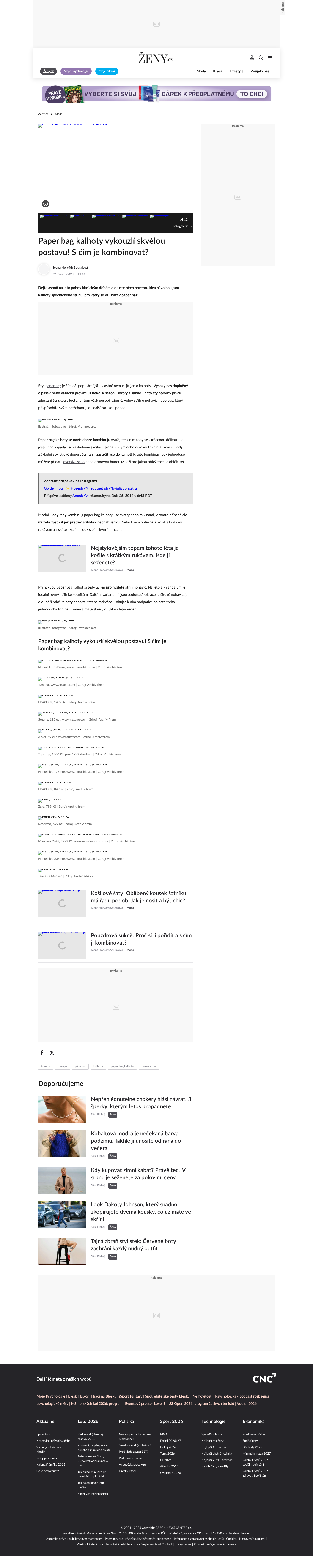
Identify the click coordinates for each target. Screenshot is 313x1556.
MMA (164, 1434)
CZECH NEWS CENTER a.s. (174, 1527)
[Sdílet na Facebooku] (42, 1052)
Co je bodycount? (47, 1471)
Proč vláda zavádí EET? (133, 1451)
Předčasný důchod (254, 1434)
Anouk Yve (80, 496)
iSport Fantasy (130, 1396)
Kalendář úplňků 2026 (50, 1464)
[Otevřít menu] (270, 57)
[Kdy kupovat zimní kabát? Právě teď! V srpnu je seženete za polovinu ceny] (62, 1180)
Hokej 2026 (168, 1447)
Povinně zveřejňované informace (215, 1544)
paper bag (53, 386)
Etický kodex (183, 1544)
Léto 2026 (88, 1421)
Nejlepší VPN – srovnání (217, 1460)
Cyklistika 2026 (170, 1473)
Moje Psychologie (50, 1396)
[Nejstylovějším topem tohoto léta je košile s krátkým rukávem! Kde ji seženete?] (62, 558)
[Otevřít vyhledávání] (261, 57)
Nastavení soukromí (252, 1538)
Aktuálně (45, 1421)
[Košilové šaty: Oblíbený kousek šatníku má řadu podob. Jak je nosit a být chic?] (62, 903)
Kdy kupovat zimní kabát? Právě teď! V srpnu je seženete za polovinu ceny (138, 1174)
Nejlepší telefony (212, 1440)
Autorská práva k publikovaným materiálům (74, 1538)
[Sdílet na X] (52, 1052)
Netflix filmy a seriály (214, 1466)
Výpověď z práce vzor (133, 1464)
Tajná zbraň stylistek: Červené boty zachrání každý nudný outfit (133, 1245)
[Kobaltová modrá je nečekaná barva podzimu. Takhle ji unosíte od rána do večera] (62, 1144)
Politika (126, 1421)
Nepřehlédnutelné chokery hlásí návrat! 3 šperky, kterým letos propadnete (141, 1103)
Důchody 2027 (252, 1447)
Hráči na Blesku (103, 1396)
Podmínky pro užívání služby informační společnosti (138, 1538)
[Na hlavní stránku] (156, 58)
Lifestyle (237, 71)
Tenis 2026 (167, 1453)
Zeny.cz (43, 114)
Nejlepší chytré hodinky (216, 1453)
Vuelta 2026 (247, 1404)
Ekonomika (254, 1421)
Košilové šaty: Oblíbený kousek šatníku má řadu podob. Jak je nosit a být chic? (138, 897)
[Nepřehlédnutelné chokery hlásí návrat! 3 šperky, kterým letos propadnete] (62, 1109)
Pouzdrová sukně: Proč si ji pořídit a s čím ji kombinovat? (141, 939)
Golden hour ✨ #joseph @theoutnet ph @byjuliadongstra (90, 488)
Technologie (213, 1421)
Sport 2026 (171, 1421)
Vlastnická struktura (90, 1544)
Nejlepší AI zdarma (213, 1447)
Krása (217, 71)
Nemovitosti (202, 1396)
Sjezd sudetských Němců (135, 1445)
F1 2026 (166, 1460)
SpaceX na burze (211, 1434)
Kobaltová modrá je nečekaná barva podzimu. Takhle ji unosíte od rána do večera (136, 1141)
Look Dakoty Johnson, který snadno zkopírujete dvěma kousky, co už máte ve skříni (141, 1212)
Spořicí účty (250, 1440)
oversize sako (74, 462)
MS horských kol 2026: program (96, 1404)
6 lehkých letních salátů (93, 1494)
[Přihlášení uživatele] (251, 57)
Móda (201, 71)
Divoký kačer (127, 1471)
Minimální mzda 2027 (257, 1453)
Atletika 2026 (169, 1466)
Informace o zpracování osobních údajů (199, 1538)
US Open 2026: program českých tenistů (201, 1404)
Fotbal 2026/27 (170, 1440)
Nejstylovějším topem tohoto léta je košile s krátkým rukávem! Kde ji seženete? (135, 555)
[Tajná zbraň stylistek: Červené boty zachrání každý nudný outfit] (62, 1251)
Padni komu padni (130, 1458)
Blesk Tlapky (78, 1396)
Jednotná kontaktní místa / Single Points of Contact (138, 1544)
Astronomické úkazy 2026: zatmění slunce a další (93, 1461)
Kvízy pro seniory (47, 1458)
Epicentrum (44, 1434)
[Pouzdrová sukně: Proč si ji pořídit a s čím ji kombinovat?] (62, 945)
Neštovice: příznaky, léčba (53, 1440)
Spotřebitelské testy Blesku (167, 1396)
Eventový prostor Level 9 (145, 1404)
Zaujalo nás (260, 71)
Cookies (231, 1538)
